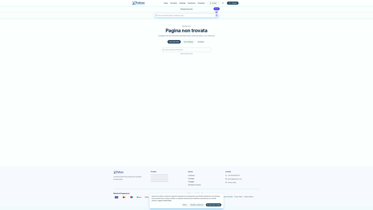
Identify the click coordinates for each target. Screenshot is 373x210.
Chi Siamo (173, 3)
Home (166, 3)
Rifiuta (185, 205)
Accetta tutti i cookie (213, 205)
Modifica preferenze (196, 205)
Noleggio (191, 181)
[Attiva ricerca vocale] (216, 15)
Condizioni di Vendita (226, 196)
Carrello (234, 3)
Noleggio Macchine (186, 9)
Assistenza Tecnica (194, 185)
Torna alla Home (174, 42)
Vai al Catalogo (188, 42)
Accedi (214, 3)
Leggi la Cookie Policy (165, 200)
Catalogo (182, 3)
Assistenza (191, 3)
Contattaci (201, 3)
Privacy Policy (238, 196)
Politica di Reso (248, 196)
